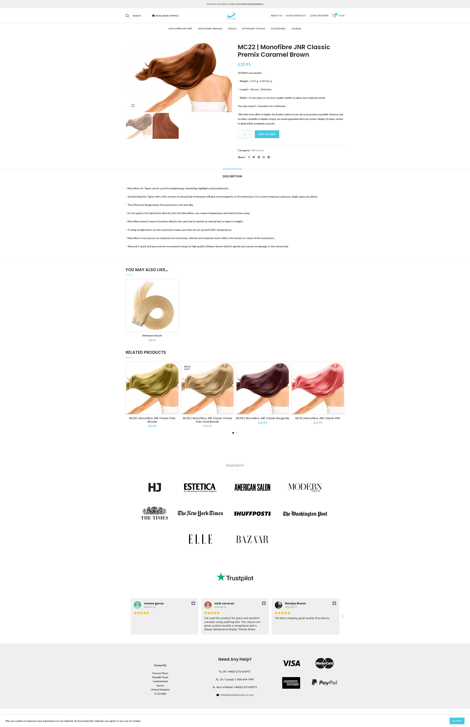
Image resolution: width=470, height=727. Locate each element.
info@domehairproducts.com (237, 694)
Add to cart (267, 134)
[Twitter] (253, 157)
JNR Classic (257, 150)
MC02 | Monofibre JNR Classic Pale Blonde (152, 420)
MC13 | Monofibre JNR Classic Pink (317, 418)
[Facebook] (249, 157)
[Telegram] (268, 157)
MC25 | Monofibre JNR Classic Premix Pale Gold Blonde (207, 420)
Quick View (175, 285)
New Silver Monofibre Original (221, 4)
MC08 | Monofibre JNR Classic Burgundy (262, 418)
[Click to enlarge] (133, 105)
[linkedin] (263, 157)
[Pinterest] (258, 157)
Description (232, 176)
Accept (457, 720)
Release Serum (152, 335)
